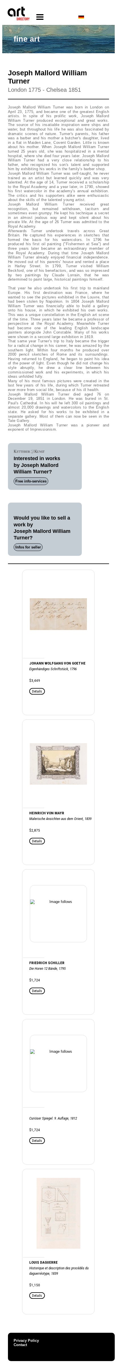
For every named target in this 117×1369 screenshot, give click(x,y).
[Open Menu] (39, 17)
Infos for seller (28, 547)
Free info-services (31, 481)
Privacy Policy (26, 1340)
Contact (20, 1345)
